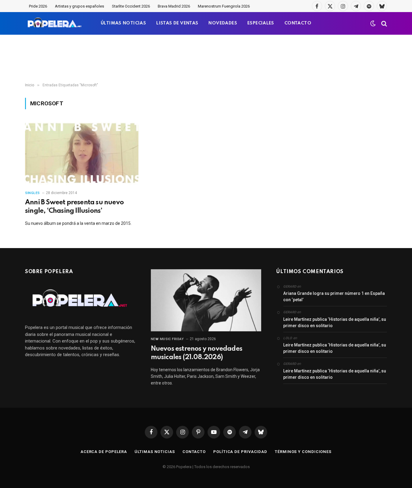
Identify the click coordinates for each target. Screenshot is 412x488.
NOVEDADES (222, 23)
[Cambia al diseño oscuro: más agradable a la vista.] (373, 24)
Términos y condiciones (303, 451)
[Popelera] (55, 23)
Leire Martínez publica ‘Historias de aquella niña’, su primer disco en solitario (334, 322)
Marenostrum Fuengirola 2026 (224, 6)
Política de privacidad (240, 451)
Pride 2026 (38, 6)
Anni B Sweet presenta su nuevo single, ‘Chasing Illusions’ (74, 206)
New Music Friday (167, 339)
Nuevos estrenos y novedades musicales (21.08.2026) (196, 353)
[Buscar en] (383, 23)
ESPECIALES (260, 23)
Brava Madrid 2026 (174, 6)
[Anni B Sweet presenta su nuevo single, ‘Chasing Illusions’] (81, 153)
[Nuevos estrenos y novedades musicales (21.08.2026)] (206, 300)
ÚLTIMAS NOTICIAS (123, 23)
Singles (32, 193)
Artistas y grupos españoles (79, 6)
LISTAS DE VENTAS (177, 23)
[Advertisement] (206, 58)
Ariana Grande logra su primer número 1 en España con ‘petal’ (334, 296)
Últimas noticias (155, 451)
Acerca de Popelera (104, 451)
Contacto (194, 451)
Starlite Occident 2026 (131, 6)
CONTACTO (297, 23)
